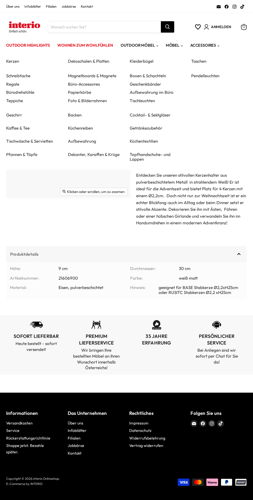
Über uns (13, 7)
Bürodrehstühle (20, 92)
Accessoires (203, 45)
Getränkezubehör (146, 128)
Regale (12, 84)
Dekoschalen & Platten (88, 61)
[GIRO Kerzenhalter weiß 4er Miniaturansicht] (15, 211)
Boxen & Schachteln (148, 75)
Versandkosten (19, 423)
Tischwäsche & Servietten (29, 141)
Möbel (172, 45)
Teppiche (14, 100)
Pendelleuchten (205, 75)
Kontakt (87, 7)
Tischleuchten (142, 100)
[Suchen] (167, 27)
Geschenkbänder (145, 84)
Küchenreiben (80, 128)
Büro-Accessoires (84, 84)
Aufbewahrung (82, 141)
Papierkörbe (79, 92)
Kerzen (12, 61)
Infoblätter (32, 7)
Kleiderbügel (141, 61)
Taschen (198, 61)
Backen (75, 114)
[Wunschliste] (198, 27)
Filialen (51, 7)
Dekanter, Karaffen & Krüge (94, 154)
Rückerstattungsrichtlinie (28, 438)
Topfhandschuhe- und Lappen (150, 157)
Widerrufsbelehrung (147, 438)
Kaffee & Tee (18, 128)
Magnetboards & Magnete (92, 75)
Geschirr (14, 114)
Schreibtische (18, 75)
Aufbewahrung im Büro (151, 92)
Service (13, 430)
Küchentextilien (144, 141)
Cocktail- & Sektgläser (150, 114)
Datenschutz (140, 430)
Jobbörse (69, 7)
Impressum (138, 423)
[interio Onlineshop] (24, 27)
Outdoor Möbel (138, 45)
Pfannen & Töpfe (21, 154)
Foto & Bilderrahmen (87, 100)
